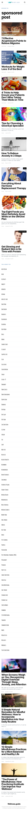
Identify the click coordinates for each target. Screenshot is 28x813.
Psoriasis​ (3, 565)
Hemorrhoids (4, 470)
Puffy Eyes (3, 570)
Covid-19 (3, 379)
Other (25, 23)
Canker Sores (4, 344)
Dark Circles (4, 389)
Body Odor (3, 329)
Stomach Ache (4, 595)
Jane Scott (3, 46)
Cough (2, 374)
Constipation (4, 369)
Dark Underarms (5, 394)
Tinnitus (3, 620)
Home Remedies (22, 196)
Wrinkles (3, 645)
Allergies (3, 279)
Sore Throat (4, 590)
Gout (2, 444)
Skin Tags (3, 580)
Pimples (3, 545)
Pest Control (4, 540)
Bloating (3, 324)
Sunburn (3, 610)
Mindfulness (23, 138)
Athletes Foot (4, 299)
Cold (2, 359)
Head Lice (3, 455)
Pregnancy (4, 560)
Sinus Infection (5, 575)
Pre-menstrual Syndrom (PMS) (8, 555)
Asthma (3, 294)
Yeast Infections (5, 650)
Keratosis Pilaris (5, 485)
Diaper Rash (4, 399)
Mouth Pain (4, 515)
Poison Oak (4, 550)
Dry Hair (3, 409)
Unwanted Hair (5, 625)
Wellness (3, 640)
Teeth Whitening (5, 615)
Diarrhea (3, 404)
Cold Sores (3, 364)
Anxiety (18, 138)
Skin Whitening (5, 585)
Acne (2, 274)
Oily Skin (3, 530)
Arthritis (3, 289)
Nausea (3, 525)
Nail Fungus (4, 520)
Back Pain (3, 304)
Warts (2, 630)
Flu (2, 440)
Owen (2, 729)
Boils (2, 334)
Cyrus (2, 133)
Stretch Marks (4, 605)
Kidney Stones (4, 490)
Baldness (3, 314)
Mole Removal (4, 505)
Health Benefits (5, 460)
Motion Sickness (5, 510)
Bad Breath (4, 309)
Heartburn (3, 465)
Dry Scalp (3, 414)
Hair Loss (3, 450)
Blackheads (4, 319)
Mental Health (4, 495)
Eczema (3, 430)
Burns (2, 339)
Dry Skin (3, 419)
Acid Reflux (4, 269)
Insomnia (3, 480)
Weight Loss (23, 51)
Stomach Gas (4, 600)
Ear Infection (4, 424)
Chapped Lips (4, 354)
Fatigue (3, 434)
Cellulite (3, 349)
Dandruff (3, 384)
